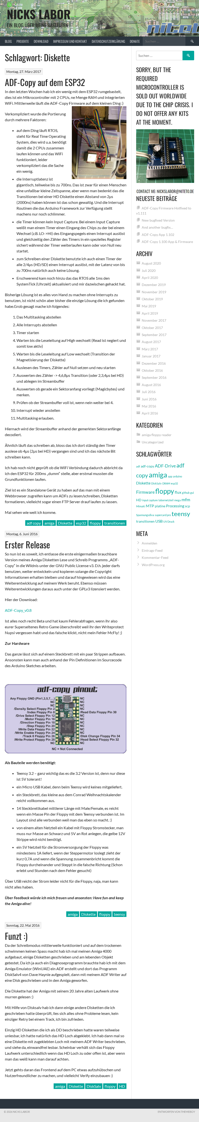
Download (41, 41)
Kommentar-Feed (155, 557)
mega (177, 500)
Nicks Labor (39, 14)
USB (159, 521)
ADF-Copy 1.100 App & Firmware (167, 242)
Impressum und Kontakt (70, 41)
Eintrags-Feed (152, 550)
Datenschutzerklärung (108, 41)
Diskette (65, 523)
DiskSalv (94, 1086)
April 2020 (150, 278)
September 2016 (154, 377)
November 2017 (154, 320)
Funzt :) (16, 935)
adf (138, 466)
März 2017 (150, 349)
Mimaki (140, 506)
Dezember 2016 (154, 363)
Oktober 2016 (152, 370)
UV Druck (168, 521)
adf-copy (147, 466)
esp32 (81, 523)
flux (178, 492)
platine (160, 506)
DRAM (166, 483)
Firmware (145, 492)
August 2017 (151, 342)
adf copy (34, 523)
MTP (150, 505)
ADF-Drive (165, 465)
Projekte (23, 41)
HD (122, 1086)
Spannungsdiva (145, 515)
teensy (119, 914)
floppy (95, 523)
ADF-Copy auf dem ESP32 (45, 82)
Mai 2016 (149, 406)
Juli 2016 (149, 392)
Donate (135, 41)
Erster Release (27, 544)
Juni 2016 (149, 399)
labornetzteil (166, 500)
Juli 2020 (149, 270)
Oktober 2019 (152, 299)
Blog (8, 41)
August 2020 (151, 263)
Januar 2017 (151, 356)
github (186, 492)
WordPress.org (153, 565)
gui (192, 492)
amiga (49, 523)
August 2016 (151, 385)
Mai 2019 (149, 306)
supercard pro (163, 515)
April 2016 (150, 413)
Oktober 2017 (152, 328)
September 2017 (154, 335)
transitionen (114, 523)
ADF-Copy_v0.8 (18, 610)
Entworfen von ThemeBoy (176, 1111)
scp (187, 506)
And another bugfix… (157, 227)
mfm (186, 499)
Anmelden (149, 543)
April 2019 (150, 313)
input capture (150, 500)
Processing (175, 505)
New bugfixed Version (158, 220)
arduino (177, 476)
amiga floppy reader (157, 435)
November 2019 (154, 292)
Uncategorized (153, 442)
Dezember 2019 (154, 285)
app (170, 476)
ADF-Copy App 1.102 (158, 235)
